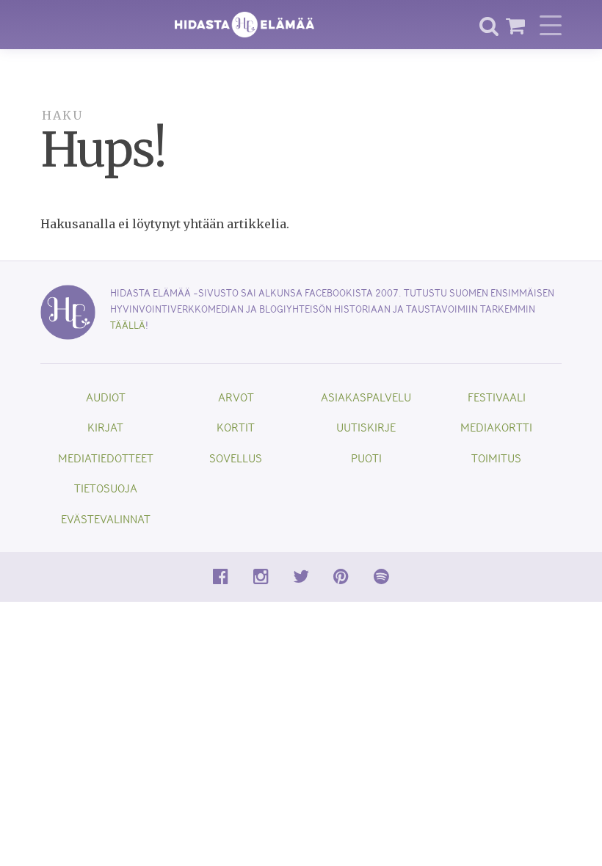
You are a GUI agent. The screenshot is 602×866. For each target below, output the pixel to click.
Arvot (236, 396)
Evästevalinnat (105, 518)
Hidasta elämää (244, 24)
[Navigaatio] (551, 24)
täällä (127, 325)
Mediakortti (496, 426)
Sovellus (235, 457)
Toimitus (496, 457)
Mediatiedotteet (105, 457)
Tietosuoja (105, 487)
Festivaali (497, 396)
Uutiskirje (366, 426)
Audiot (106, 396)
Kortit (236, 426)
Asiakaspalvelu (366, 396)
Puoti (366, 457)
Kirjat (105, 426)
